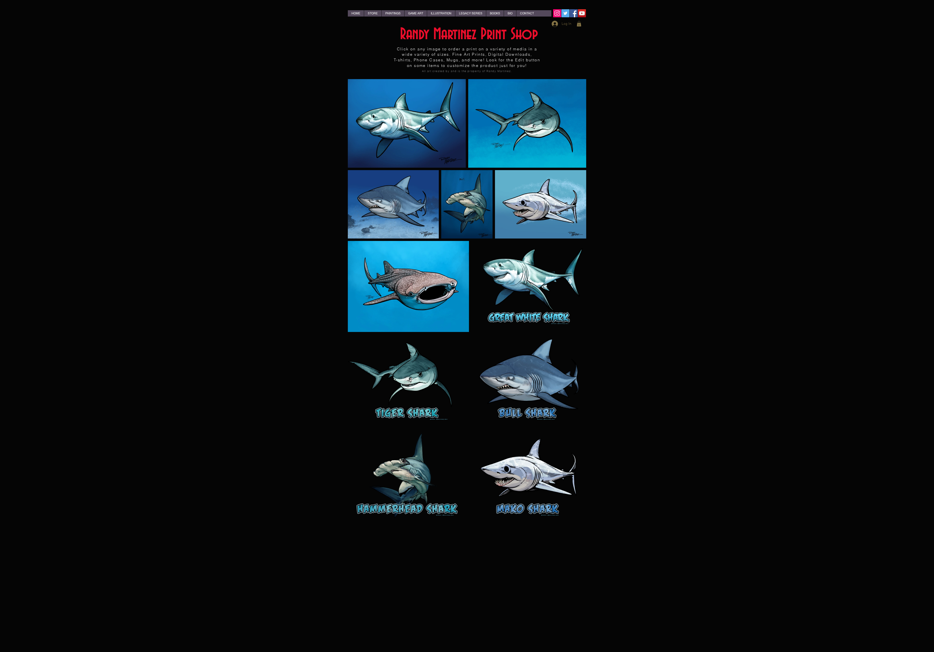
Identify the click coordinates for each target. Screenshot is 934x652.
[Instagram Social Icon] (557, 13)
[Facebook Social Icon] (574, 13)
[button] (579, 24)
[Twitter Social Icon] (565, 13)
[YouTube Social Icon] (582, 13)
